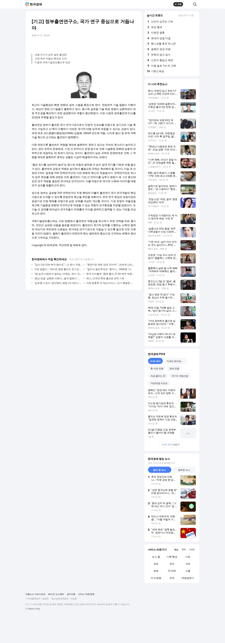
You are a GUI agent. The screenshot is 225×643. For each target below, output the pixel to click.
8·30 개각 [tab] (155, 361)
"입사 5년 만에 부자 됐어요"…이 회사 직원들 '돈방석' (58, 264)
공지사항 (71, 594)
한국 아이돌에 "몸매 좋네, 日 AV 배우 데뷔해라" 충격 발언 (110, 273)
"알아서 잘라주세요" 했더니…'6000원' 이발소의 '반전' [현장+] (110, 269)
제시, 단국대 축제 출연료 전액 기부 (105, 278)
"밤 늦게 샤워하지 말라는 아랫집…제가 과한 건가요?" (58, 273)
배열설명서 (188, 578)
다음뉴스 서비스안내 (35, 594)
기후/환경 (172, 556)
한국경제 (36, 4)
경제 (156, 563)
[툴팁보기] (196, 15)
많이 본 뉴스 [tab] (159, 469)
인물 (187, 571)
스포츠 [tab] (192, 549)
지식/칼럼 (156, 578)
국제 (187, 563)
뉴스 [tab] (176, 549)
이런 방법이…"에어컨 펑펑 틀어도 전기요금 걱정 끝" (58, 269)
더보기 (171, 444)
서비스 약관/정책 (86, 594)
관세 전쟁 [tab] (174, 368)
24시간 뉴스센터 (56, 594)
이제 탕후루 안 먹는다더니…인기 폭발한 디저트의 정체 (110, 283)
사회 (187, 556)
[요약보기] (108, 44)
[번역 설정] (120, 44)
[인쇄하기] (133, 44)
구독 (179, 4)
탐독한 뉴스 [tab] (184, 469)
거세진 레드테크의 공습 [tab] (177, 361)
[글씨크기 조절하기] (127, 44)
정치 (171, 563)
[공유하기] (188, 4)
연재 (171, 578)
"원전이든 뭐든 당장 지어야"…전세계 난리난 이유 (110, 264)
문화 (156, 571)
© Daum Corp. (32, 608)
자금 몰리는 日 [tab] (157, 375)
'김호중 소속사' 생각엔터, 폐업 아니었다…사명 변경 (58, 283)
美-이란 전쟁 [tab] (156, 368)
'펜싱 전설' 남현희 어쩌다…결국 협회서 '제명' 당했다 (58, 278)
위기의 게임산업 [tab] (180, 375)
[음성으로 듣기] (114, 44)
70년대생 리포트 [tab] (159, 383)
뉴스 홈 (156, 556)
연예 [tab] (184, 549)
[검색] (196, 4)
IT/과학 (172, 571)
